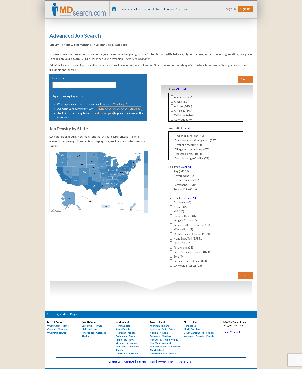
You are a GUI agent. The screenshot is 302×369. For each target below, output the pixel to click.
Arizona (92, 329)
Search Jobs (130, 9)
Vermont (166, 343)
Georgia (200, 336)
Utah (84, 329)
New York (155, 343)
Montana (63, 329)
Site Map (141, 361)
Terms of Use (184, 361)
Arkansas (132, 343)
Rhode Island (157, 350)
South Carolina (192, 332)
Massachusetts (158, 346)
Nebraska (121, 332)
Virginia (164, 332)
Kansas (131, 332)
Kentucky (155, 329)
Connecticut (174, 346)
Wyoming (52, 332)
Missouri (120, 343)
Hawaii (62, 332)
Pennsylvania (171, 339)
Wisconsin (133, 346)
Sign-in (231, 9)
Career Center (175, 9)
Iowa (132, 339)
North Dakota (123, 325)
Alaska (85, 336)
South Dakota (123, 329)
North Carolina (192, 329)
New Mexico (88, 332)
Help (152, 361)
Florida (210, 336)
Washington (53, 325)
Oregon (51, 329)
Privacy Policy (165, 361)
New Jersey (156, 339)
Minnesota (121, 339)
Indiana (165, 325)
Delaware (155, 336)
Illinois (119, 350)
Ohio (164, 329)
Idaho (66, 325)
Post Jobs (152, 9)
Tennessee (190, 325)
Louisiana (121, 346)
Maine (172, 353)
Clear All (181, 89)
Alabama (188, 336)
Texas (131, 336)
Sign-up (245, 9)
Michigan (155, 325)
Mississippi (208, 332)
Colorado (101, 332)
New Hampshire (158, 353)
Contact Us (114, 361)
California (87, 325)
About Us (129, 361)
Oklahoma (121, 336)
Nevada (99, 325)
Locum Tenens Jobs (233, 332)
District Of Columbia (127, 353)
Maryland (167, 336)
